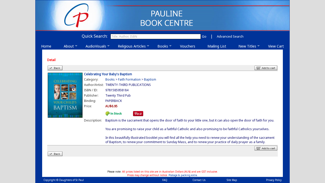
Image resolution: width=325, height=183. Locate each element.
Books (162, 46)
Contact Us (198, 180)
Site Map (232, 180)
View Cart (276, 46)
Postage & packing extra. (183, 175)
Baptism (150, 79)
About (69, 46)
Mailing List (218, 46)
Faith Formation (129, 79)
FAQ (164, 180)
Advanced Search (230, 36)
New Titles (247, 46)
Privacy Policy (274, 180)
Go (204, 36)
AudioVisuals (96, 46)
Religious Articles (132, 46)
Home (47, 46)
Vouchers (189, 46)
